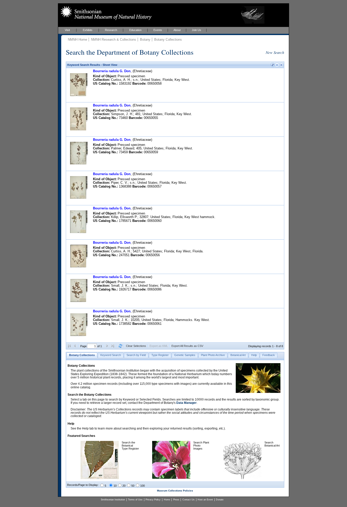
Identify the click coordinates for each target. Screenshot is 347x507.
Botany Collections (168, 39)
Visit (67, 30)
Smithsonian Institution (113, 499)
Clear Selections (136, 345)
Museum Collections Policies (175, 490)
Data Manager (186, 403)
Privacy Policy (153, 499)
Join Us (196, 30)
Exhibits (87, 30)
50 (132, 485)
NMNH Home (77, 39)
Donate (220, 499)
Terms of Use (135, 499)
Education (135, 30)
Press (176, 499)
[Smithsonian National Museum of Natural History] (105, 13)
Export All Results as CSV (187, 345)
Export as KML (159, 345)
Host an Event (205, 499)
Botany (145, 39)
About (177, 30)
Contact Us (188, 499)
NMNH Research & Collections (113, 39)
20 (123, 485)
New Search (275, 52)
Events (157, 30)
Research (111, 30)
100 (142, 485)
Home (167, 499)
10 (115, 485)
